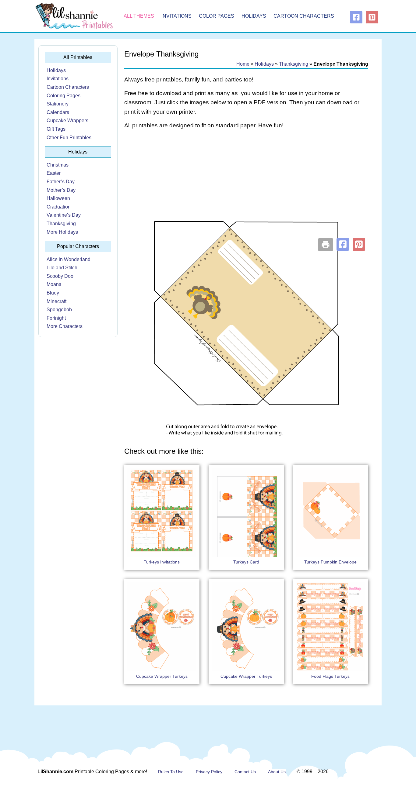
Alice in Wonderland (68, 259)
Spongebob (59, 309)
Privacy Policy (209, 771)
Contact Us (245, 771)
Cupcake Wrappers (67, 120)
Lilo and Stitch (62, 267)
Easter (54, 173)
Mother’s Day (61, 190)
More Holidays (62, 232)
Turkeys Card (246, 562)
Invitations (176, 16)
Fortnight (56, 318)
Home (242, 64)
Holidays (253, 16)
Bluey (53, 292)
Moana (54, 284)
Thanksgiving (61, 223)
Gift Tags (56, 129)
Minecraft (56, 301)
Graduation (59, 206)
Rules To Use (171, 771)
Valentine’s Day (64, 215)
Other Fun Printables (69, 137)
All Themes (139, 16)
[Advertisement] (246, 183)
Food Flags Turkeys (330, 676)
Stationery (58, 103)
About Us (277, 771)
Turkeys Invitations (162, 562)
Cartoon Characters (303, 16)
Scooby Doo (60, 276)
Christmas (58, 164)
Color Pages (216, 16)
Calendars (58, 112)
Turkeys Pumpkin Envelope (330, 562)
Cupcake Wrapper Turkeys (162, 676)
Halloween (58, 198)
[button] (343, 244)
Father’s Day (61, 181)
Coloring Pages (63, 95)
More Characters (65, 326)
